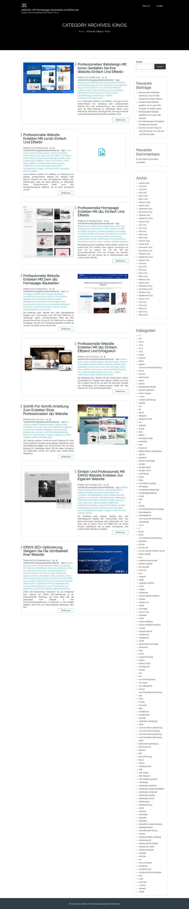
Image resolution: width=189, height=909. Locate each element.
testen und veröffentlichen (34, 435)
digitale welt (58, 565)
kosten (68, 158)
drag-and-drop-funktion (57, 297)
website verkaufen (146, 850)
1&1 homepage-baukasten (52, 294)
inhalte (61, 158)
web (140, 769)
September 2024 (146, 257)
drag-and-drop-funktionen (89, 88)
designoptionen (120, 85)
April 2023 (143, 312)
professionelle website (47, 163)
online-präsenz (111, 93)
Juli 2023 (142, 302)
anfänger (123, 487)
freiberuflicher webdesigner (150, 451)
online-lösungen (112, 367)
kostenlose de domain (148, 560)
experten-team (119, 364)
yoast (141, 879)
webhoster (143, 814)
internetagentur (145, 512)
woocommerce (145, 863)
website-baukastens (120, 241)
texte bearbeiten (116, 508)
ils (140, 503)
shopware (143, 705)
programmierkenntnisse (107, 505)
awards (142, 384)
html (140, 499)
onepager (143, 615)
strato (141, 724)
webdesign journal (146, 798)
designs (47, 153)
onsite (141, 641)
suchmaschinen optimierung (150, 728)
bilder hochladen (105, 85)
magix (141, 580)
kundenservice (84, 93)
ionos (141, 525)
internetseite (144, 522)
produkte (60, 576)
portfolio (105, 236)
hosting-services (84, 90)
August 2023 (144, 299)
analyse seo (144, 377)
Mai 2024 (142, 270)
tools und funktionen (55, 586)
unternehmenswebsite (87, 241)
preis (141, 650)
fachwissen (47, 299)
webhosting (82, 375)
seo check (143, 683)
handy (141, 477)
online (141, 618)
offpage (142, 599)
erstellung (111, 231)
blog (123, 226)
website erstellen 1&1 (104, 375)
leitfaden (40, 161)
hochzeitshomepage (147, 483)
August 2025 (144, 222)
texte (106, 239)
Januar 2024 (144, 283)
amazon (142, 374)
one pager (143, 609)
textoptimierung (145, 757)
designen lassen (145, 419)
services (61, 163)
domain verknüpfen (59, 153)
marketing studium (146, 583)
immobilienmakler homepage (151, 509)
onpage (142, 628)
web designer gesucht (148, 779)
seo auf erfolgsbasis (147, 679)
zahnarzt (142, 888)
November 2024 (145, 250)
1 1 (140, 335)
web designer (144, 776)
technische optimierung (148, 744)
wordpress (143, 866)
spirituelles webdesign (148, 721)
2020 (141, 348)
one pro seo (144, 612)
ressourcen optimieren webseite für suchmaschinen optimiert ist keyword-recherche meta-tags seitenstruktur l (48, 581)
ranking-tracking (35, 578)
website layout (145, 840)
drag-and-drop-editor (50, 156)
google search (145, 467)
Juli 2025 (142, 225)
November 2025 (145, 212)
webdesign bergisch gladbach (151, 789)
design (43, 297)
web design (143, 773)
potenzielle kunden (47, 576)
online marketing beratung (150, 625)
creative (142, 403)
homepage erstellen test (149, 490)
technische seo (145, 747)
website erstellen (30, 171)
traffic (60, 166)
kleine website (145, 554)
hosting (31, 158)
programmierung (146, 657)
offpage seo (144, 602)
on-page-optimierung (57, 573)
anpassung (82, 83)
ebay (141, 432)
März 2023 (143, 315)
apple (141, 380)
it (139, 528)
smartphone (144, 712)
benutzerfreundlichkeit (103, 492)
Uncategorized (145, 766)
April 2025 (143, 234)
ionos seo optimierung (57, 568)
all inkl (141, 371)
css (140, 406)
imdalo (142, 506)
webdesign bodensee (148, 792)
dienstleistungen (112, 362)
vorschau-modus (52, 168)
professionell (115, 236)
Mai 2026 (142, 193)
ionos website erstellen (97, 503)
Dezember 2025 (145, 209)
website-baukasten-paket (41, 437)
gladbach (143, 458)
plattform (33, 163)
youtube (142, 885)
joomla (142, 544)
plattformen (113, 503)
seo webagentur (145, 686)
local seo (142, 570)
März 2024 (143, 276)
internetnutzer (41, 568)
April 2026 (143, 196)
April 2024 (143, 273)
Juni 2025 (143, 228)
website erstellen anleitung (150, 837)
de (140, 409)
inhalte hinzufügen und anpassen (112, 234)
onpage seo (144, 634)
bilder (117, 226)
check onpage (145, 393)
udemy (142, 763)
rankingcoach (144, 667)
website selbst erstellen (148, 843)
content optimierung (147, 400)
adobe (141, 355)
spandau (142, 718)
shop (141, 699)
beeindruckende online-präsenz (91, 490)
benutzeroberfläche (117, 83)
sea (140, 673)
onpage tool (144, 638)
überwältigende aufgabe (93, 510)
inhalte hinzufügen (99, 90)
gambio (142, 454)
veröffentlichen (29, 168)
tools (111, 239)
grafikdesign (144, 474)
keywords (37, 427)
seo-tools (40, 432)
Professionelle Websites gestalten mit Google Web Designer (150, 115)
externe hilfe (37, 299)
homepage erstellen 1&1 (88, 234)
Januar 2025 (144, 244)
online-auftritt (52, 427)
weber (141, 808)
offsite (141, 605)
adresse (142, 358)
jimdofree (143, 541)
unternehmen (119, 239)
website (63, 307)
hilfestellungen (29, 302)
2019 (141, 345)
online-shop (96, 236)
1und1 (68, 150)
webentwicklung (145, 805)
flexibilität (81, 367)
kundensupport (29, 161)
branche (33, 565)
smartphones (144, 715)
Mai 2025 (142, 231)
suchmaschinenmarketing (149, 731)
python (142, 660)
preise (141, 654)
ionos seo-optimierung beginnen (52, 571)
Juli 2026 (142, 186)
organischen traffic (30, 576)
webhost (142, 811)
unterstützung (98, 95)
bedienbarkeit (29, 297)
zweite (141, 892)
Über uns (146, 6)
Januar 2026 (144, 205)
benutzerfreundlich (106, 226)
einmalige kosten (146, 438)
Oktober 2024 (144, 254)
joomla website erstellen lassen (152, 551)
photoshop (143, 647)
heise (141, 480)
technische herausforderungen (94, 372)
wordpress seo (145, 869)
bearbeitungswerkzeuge (98, 83)
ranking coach (144, 663)
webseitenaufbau (146, 827)
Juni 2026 (143, 189)
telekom (142, 750)
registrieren (47, 430)
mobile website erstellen (149, 596)
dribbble (142, 425)
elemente (27, 299)
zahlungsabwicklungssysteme (90, 98)
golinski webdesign (147, 461)
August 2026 (144, 183)
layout (101, 367)
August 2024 (144, 260)
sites (140, 708)
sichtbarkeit (28, 166)
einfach (113, 229)
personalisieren (65, 427)
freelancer (143, 448)
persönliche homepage (148, 644)
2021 (141, 351)
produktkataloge (84, 95)
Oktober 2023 (144, 292)
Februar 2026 (144, 202)
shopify (142, 702)
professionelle (54, 304)
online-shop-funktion (53, 161)
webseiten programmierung (150, 824)
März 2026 (143, 199)
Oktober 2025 (144, 215)
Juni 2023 (143, 305)
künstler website (145, 564)
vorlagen (108, 95)
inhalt (63, 302)
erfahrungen (120, 498)
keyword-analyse (30, 573)
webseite (142, 818)
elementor (143, 441)
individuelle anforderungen (46, 158)
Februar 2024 (144, 279)
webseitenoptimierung (148, 831)
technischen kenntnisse (98, 508)
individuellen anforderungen (48, 302)
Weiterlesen (120, 120)
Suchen (139, 62)
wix (140, 859)
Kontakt (159, 6)
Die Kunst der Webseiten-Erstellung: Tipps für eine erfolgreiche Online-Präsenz (150, 95)
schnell (100, 239)
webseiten (143, 821)
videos (99, 241)
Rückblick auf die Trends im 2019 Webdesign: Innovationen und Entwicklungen (151, 131)
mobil (141, 586)
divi (140, 422)
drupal (141, 429)
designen (142, 416)
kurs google (144, 567)
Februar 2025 (144, 241)
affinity (141, 361)
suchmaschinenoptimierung (45, 166)
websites (142, 856)
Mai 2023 (142, 308)
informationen (29, 568)
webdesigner (144, 802)
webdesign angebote (147, 786)
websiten (142, 853)
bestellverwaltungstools (88, 85)
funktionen (57, 299)
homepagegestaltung (148, 493)
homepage (120, 231)
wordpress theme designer (150, 872)
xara (140, 876)
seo (33, 432)
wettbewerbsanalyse (61, 589)
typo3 (141, 760)
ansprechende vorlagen (87, 226)
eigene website (109, 495)
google (67, 565)
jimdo (141, 532)
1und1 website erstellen (33, 153)
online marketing (146, 622)
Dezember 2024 (145, 247)
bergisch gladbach (146, 390)
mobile (142, 589)
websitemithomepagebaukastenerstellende (96, 80)
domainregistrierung (31, 156)
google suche (144, 470)
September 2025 (146, 218)
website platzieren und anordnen (37, 309)
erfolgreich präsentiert (97, 231)
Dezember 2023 (145, 286)
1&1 (140, 339)
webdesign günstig (147, 795)
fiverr (141, 445)
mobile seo (143, 593)
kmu (140, 557)
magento (142, 577)
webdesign (64, 168)
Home (81, 31)
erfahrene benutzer (107, 498)
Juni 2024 (143, 267)
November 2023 (145, 289)
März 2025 (143, 238)
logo (45, 427)
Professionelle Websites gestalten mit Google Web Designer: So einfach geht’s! (150, 105)
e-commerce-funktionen (111, 88)
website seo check (146, 847)
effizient (93, 364)
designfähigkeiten (94, 495)
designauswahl (84, 229)
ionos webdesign (115, 90)
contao (142, 396)
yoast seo (143, 882)
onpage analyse (145, 631)
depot (141, 413)
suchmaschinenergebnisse (58, 583)
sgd (140, 695)
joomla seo (143, 548)
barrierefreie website (147, 387)
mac (140, 573)
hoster (141, 496)
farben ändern (92, 500)
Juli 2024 (142, 263)
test (140, 753)
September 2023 (146, 296)
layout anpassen (97, 93)
